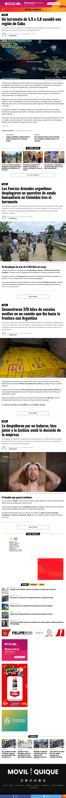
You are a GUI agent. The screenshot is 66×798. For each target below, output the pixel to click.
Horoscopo (37, 785)
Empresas (28, 785)
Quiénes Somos (34, 788)
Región (23, 130)
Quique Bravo (13, 35)
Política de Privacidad (57, 785)
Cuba (17, 130)
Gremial (11, 785)
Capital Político (19, 785)
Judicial (5, 785)
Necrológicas (45, 785)
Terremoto (29, 130)
